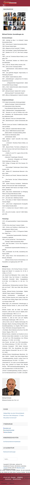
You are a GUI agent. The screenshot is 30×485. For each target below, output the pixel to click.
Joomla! (5, 467)
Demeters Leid (7, 428)
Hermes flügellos (8, 432)
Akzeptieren (4, 483)
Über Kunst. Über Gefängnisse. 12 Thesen (13, 415)
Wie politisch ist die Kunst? (10, 417)
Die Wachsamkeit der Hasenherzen (11, 441)
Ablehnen (12, 483)
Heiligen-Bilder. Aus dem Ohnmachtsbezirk (13, 413)
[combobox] (10, 459)
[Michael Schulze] (11, 386)
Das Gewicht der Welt (9, 430)
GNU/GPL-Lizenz (20, 467)
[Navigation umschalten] (3, 5)
